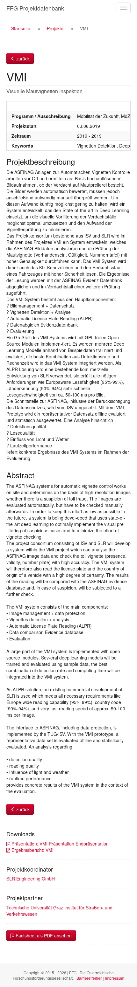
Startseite (20, 28)
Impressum (114, 978)
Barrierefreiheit (89, 978)
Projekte (55, 28)
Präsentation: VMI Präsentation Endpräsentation (59, 843)
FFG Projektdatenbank (35, 8)
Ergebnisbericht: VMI (32, 850)
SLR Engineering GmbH (30, 878)
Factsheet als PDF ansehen (43, 935)
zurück (22, 58)
